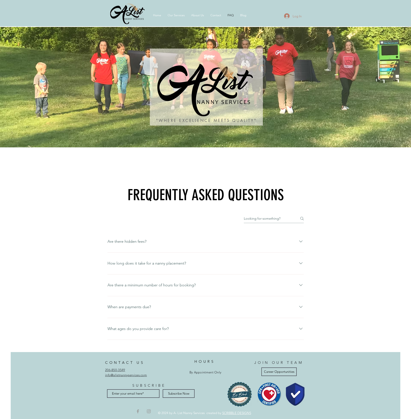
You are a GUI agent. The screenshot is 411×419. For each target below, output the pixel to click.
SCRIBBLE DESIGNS (236, 413)
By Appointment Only (205, 372)
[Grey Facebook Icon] (137, 411)
